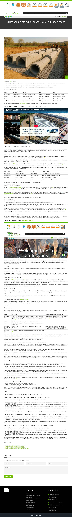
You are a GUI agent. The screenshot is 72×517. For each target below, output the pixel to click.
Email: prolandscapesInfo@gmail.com (56, 502)
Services (35, 13)
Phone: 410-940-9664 (53, 499)
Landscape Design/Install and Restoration (33, 495)
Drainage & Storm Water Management (32, 498)
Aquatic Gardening (29, 497)
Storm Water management (30, 502)
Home (25, 13)
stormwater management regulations (18, 279)
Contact (41, 13)
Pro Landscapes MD (23, 103)
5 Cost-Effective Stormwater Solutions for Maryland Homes (15, 445)
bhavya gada (7, 81)
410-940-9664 (64, 16)
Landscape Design (29, 503)
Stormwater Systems (24, 299)
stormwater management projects (15, 187)
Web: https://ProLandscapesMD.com (55, 504)
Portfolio (31, 13)
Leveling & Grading (29, 500)
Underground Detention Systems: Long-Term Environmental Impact (17, 448)
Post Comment (8, 476)
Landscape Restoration (30, 507)
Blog (44, 13)
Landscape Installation (30, 505)
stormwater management (8, 193)
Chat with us (16, 14)
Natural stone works (29, 508)
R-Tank (14, 163)
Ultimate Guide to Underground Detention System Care (15, 447)
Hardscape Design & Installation (31, 493)
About (28, 13)
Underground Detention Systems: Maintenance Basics (14, 446)
